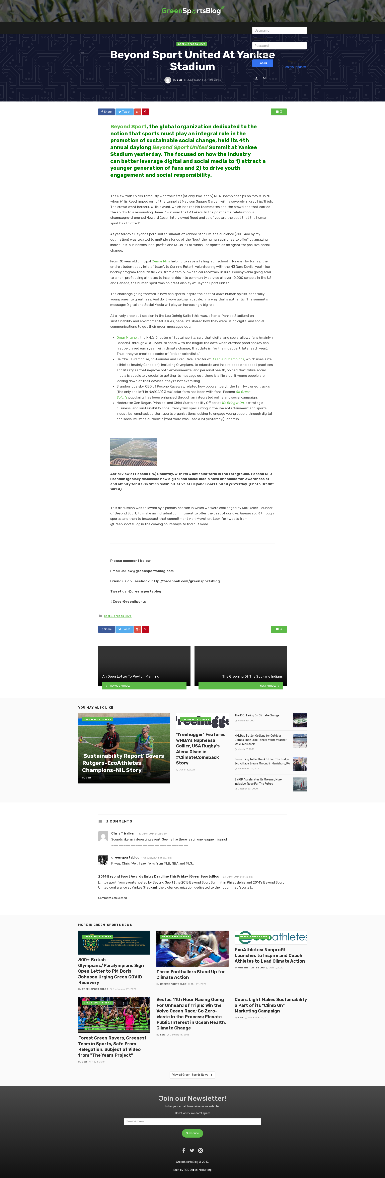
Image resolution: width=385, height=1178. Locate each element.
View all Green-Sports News (190, 1075)
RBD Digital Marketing (198, 1170)
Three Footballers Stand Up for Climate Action (190, 974)
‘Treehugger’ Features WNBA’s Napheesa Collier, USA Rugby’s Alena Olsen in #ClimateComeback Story (200, 748)
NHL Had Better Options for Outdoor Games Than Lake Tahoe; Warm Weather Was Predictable (261, 740)
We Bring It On (233, 403)
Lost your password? (298, 67)
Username (259, 24)
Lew (84, 1061)
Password (259, 39)
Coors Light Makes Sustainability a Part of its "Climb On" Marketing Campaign (271, 1005)
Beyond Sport (128, 126)
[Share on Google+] (137, 111)
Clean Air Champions (228, 359)
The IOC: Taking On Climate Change (257, 715)
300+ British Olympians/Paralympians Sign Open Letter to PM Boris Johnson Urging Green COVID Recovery (111, 971)
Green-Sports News (118, 616)
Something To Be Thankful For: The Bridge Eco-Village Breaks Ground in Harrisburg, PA (262, 761)
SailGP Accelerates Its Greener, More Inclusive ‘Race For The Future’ (258, 781)
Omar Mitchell (127, 337)
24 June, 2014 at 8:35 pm (238, 876)
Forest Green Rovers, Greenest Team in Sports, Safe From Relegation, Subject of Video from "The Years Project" (112, 1046)
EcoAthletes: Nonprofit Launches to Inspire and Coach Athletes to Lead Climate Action (270, 955)
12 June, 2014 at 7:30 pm (153, 833)
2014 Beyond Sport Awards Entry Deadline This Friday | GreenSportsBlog (158, 876)
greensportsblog (125, 857)
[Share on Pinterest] (145, 111)
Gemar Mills (161, 261)
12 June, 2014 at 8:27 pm (157, 857)
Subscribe (192, 1133)
